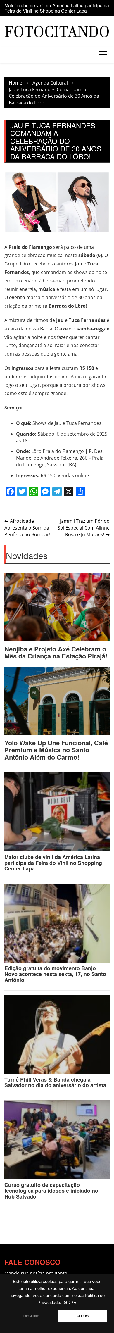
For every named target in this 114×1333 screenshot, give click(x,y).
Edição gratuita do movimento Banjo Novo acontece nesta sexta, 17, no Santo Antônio (55, 974)
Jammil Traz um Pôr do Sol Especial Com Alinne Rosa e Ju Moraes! (84, 528)
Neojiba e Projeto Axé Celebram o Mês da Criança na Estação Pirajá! (55, 652)
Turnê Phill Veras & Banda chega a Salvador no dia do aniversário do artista (55, 1082)
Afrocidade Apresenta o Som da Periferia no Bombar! (27, 528)
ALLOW (82, 1316)
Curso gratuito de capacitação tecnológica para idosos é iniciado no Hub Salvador (51, 1190)
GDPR (70, 1302)
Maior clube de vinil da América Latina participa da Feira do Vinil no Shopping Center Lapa (56, 8)
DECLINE (31, 1316)
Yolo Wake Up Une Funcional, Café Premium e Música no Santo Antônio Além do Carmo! (56, 749)
